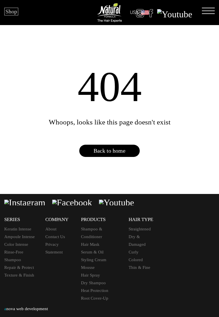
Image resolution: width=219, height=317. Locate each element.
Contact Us (55, 236)
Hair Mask (90, 244)
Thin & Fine (139, 267)
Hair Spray (90, 275)
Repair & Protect (19, 267)
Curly (134, 252)
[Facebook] (151, 14)
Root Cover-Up (94, 298)
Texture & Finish (19, 275)
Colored (136, 259)
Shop (11, 11)
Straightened (140, 229)
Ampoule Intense (19, 236)
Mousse (88, 267)
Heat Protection (94, 290)
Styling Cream (93, 259)
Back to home (109, 151)
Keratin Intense (17, 229)
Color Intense (16, 244)
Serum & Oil (92, 252)
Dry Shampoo (93, 283)
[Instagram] (140, 14)
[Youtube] (175, 14)
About (50, 229)
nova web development (26, 308)
